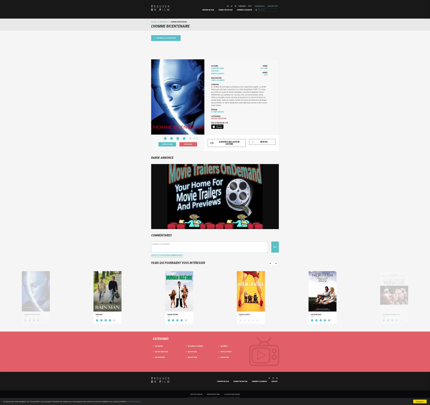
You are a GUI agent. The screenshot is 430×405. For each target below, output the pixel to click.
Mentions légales (196, 394)
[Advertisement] (215, 50)
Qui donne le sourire (195, 346)
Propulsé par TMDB (213, 394)
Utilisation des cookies (232, 394)
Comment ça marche (244, 10)
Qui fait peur (192, 357)
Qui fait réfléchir (161, 352)
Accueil (154, 22)
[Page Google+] (235, 6)
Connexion (259, 6)
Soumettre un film (225, 10)
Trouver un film (208, 10)
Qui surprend (160, 357)
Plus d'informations (133, 401)
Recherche (164, 22)
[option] (107, 297)
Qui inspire (159, 346)
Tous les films (226, 352)
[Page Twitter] (232, 6)
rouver (161, 8)
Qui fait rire (192, 352)
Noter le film (167, 144)
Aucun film (225, 357)
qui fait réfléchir (218, 118)
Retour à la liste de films (166, 38)
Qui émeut (224, 346)
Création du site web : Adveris (230, 398)
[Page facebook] (228, 6)
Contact (242, 6)
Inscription (273, 6)
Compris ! (420, 401)
